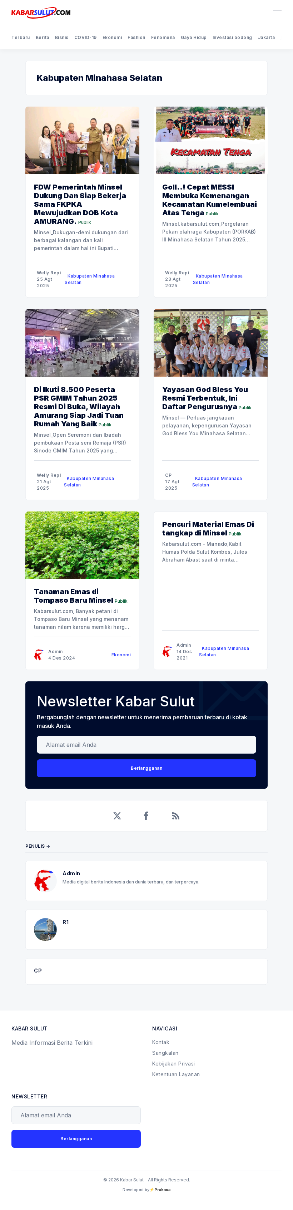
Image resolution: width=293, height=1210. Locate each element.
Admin (55, 651)
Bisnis (62, 37)
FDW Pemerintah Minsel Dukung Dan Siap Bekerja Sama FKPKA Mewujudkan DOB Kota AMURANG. (80, 204)
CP (168, 475)
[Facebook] (146, 816)
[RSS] (176, 816)
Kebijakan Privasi (173, 1063)
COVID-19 (85, 37)
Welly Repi (49, 272)
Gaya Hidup (194, 37)
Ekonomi (112, 37)
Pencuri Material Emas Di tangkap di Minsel (208, 528)
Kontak (160, 1042)
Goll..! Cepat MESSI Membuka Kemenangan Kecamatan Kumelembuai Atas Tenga (209, 200)
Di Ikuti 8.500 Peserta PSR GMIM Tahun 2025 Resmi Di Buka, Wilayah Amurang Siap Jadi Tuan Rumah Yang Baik (79, 406)
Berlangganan (146, 768)
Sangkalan (165, 1053)
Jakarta (266, 37)
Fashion (136, 37)
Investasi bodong (232, 37)
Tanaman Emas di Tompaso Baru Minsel (73, 595)
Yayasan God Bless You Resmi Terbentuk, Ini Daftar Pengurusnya (205, 398)
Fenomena (163, 37)
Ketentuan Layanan (176, 1074)
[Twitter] (117, 816)
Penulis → (37, 846)
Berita (42, 37)
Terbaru (20, 37)
